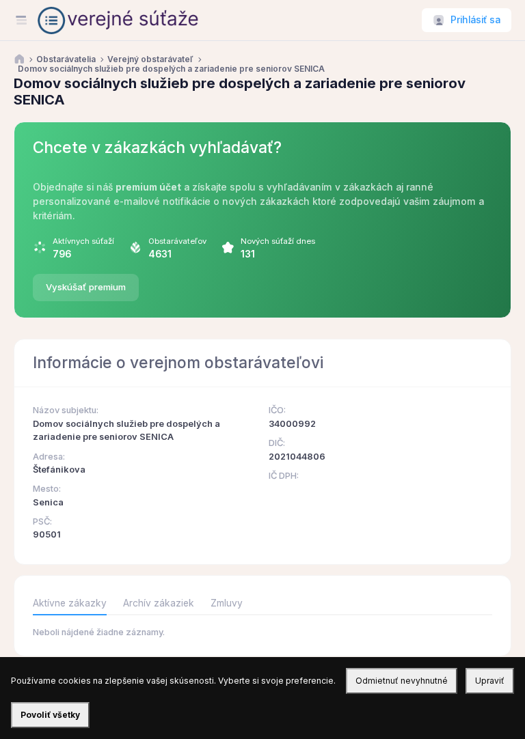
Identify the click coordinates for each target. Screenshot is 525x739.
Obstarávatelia (66, 59)
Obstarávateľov (177, 241)
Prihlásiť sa (475, 19)
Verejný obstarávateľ (150, 59)
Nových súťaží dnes (278, 241)
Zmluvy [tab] (227, 603)
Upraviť (489, 680)
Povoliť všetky (50, 715)
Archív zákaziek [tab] (158, 603)
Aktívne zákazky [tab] (70, 603)
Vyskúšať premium (86, 286)
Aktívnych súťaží (83, 241)
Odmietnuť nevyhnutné (401, 680)
